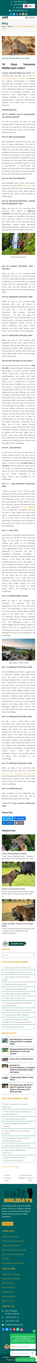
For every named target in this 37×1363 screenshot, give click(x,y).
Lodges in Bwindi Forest (11, 1245)
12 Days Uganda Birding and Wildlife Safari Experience (17, 1004)
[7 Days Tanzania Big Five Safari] (18, 842)
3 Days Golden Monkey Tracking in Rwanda (16, 1132)
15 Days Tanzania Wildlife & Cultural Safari (23, 1178)
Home (4, 26)
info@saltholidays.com (20, 10)
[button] (30, 17)
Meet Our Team (8, 1301)
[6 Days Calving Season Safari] (18, 874)
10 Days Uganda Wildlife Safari (15, 989)
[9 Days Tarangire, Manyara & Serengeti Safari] (18, 910)
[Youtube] (20, 14)
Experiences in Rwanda (11, 1278)
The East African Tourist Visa (13, 1241)
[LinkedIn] (17, 14)
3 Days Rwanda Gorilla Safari (14, 1119)
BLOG (10, 26)
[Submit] (33, 955)
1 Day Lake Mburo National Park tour (17, 972)
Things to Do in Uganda (11, 1274)
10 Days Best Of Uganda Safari (15, 984)
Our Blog (5, 1259)
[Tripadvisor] (23, 14)
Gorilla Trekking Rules (10, 1237)
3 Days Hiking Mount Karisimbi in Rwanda (16, 1124)
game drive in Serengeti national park (18, 773)
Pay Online (20, 7)
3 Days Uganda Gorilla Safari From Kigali (16, 978)
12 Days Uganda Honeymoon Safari (17, 1010)
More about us (8, 1224)
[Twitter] (14, 14)
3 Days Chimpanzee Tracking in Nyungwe (15, 1105)
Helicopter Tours (8, 1292)
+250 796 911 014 (19, 2)
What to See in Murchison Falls (14, 1250)
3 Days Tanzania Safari (7, 1178)
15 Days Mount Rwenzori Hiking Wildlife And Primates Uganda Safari (17, 1020)
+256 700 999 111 (19, 4)
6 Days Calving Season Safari (13, 889)
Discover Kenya (8, 1283)
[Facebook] (11, 14)
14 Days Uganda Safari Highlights (16, 1015)
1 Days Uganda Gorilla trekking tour (17, 968)
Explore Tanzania (8, 1287)
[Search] (18, 955)
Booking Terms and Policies (12, 1263)
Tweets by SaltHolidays (11, 1167)
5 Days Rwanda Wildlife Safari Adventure (14, 1151)
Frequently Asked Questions (13, 1254)
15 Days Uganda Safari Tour (14, 1027)
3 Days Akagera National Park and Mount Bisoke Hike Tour (16, 1139)
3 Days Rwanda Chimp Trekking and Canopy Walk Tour (17, 1112)
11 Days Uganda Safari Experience (16, 993)
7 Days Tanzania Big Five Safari (14, 854)
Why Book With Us (9, 1296)
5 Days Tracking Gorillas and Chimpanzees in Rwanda (14, 1158)
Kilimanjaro (27, 185)
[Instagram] (26, 14)
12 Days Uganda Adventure (14, 998)
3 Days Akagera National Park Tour (16, 1145)
